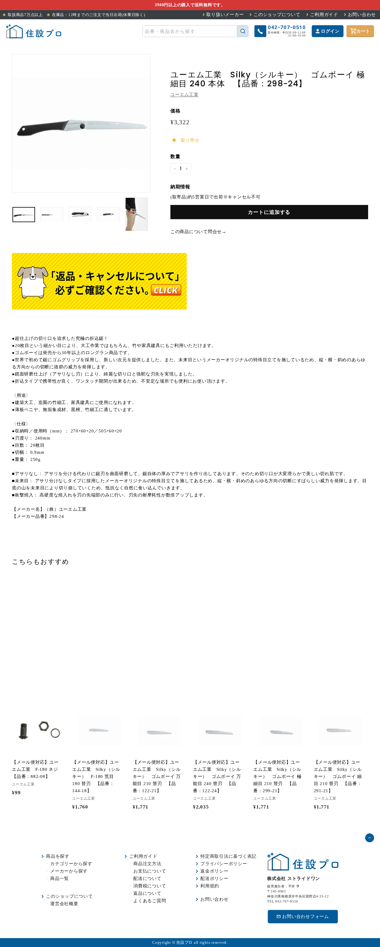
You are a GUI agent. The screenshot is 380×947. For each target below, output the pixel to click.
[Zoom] (81, 123)
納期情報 (180, 186)
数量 (175, 156)
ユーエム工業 (184, 94)
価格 (175, 110)
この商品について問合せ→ (198, 231)
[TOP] (33, 31)
